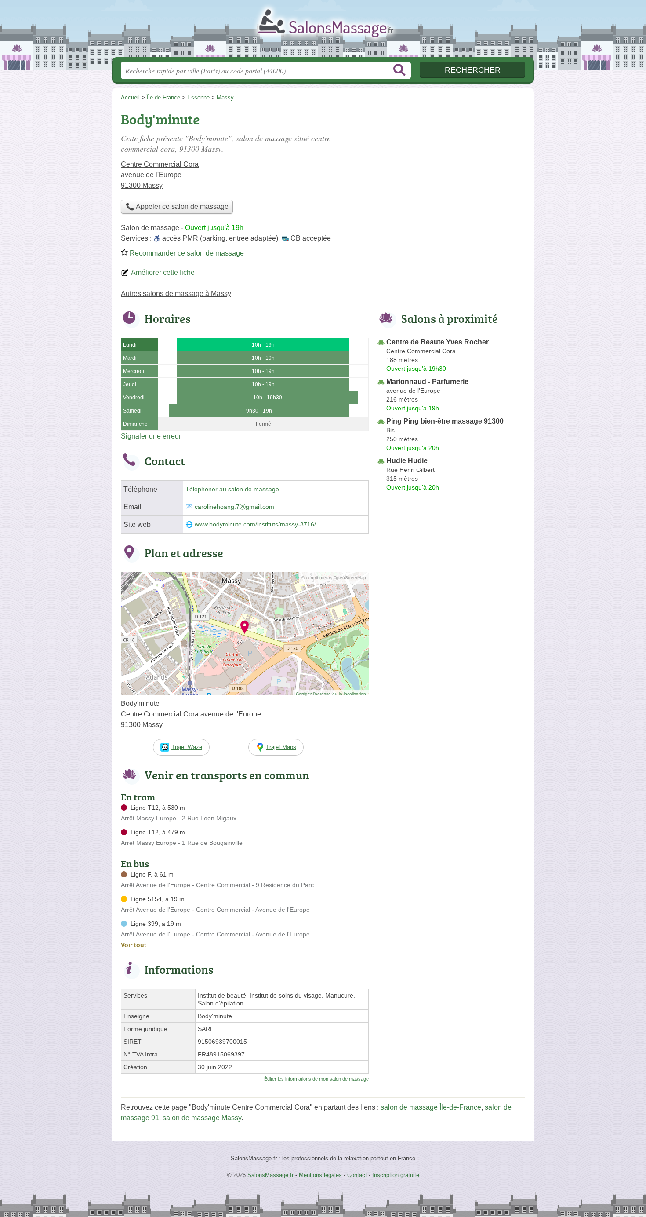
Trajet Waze (186, 747)
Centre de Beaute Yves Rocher (437, 342)
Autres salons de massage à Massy (176, 293)
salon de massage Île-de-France (431, 1107)
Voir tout (133, 944)
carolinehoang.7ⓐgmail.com (234, 507)
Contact (357, 1175)
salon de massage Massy (202, 1118)
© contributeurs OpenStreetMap (333, 577)
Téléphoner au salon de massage (232, 489)
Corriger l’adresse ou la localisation (331, 693)
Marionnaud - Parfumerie (427, 381)
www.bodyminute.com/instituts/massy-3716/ (255, 524)
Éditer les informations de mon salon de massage (316, 1079)
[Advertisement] (451, 169)
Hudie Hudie (407, 460)
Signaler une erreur (151, 436)
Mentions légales (320, 1175)
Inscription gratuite (395, 1175)
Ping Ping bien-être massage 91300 (445, 421)
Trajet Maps (281, 747)
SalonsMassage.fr (323, 31)
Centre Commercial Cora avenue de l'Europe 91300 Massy (160, 175)
